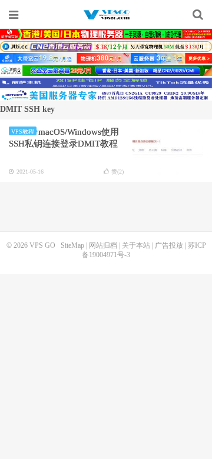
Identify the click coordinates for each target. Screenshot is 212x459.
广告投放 (169, 245)
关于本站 (136, 245)
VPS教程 (22, 131)
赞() (117, 171)
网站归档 (103, 245)
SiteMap (72, 245)
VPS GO (106, 15)
